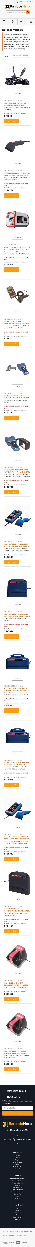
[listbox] (24, 55)
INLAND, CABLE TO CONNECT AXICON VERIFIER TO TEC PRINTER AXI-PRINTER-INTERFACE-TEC (15, 104)
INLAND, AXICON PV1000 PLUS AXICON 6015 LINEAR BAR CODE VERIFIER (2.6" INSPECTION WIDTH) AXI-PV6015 (17, 545)
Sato (17, 1215)
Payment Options (17, 1181)
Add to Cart (12, 121)
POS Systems (17, 1166)
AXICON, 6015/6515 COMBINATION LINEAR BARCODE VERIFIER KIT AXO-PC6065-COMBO (17, 910)
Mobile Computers (17, 1162)
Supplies (17, 1160)
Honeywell (17, 1213)
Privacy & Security (17, 1183)
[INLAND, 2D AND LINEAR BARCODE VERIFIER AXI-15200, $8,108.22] (17, 956)
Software (17, 1164)
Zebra (17, 1208)
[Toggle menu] (4, 22)
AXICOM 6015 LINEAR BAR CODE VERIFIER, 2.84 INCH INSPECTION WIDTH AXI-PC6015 (17, 174)
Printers (17, 1156)
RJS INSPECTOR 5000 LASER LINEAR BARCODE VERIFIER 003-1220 (16, 397)
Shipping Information (17, 1192)
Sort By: (15, 56)
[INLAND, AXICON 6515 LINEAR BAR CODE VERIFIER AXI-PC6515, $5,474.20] (17, 587)
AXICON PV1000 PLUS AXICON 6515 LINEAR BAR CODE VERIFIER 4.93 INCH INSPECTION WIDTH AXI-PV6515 (17, 838)
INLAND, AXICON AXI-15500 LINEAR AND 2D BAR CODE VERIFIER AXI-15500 (15, 1052)
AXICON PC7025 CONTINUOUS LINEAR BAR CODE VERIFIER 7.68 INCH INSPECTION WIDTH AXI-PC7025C (17, 689)
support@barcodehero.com (17, 1141)
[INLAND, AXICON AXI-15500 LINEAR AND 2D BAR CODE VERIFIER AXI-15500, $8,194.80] (17, 1024)
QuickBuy (17, 1185)
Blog (17, 1196)
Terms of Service (17, 1190)
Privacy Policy (22, 1235)
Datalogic (18, 1211)
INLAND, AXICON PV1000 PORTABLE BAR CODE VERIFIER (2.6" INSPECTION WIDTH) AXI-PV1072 (16, 323)
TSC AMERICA (17, 1217)
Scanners (17, 1158)
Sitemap (17, 1198)
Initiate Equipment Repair (17, 1179)
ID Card (17, 1169)
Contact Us (17, 1194)
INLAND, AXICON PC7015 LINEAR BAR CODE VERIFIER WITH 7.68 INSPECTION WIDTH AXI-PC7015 (17, 764)
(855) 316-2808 (25, 1)
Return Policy (17, 1187)
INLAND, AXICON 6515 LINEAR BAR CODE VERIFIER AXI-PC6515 (17, 615)
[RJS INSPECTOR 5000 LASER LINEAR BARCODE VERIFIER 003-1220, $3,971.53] (17, 369)
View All (17, 1219)
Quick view (17, 93)
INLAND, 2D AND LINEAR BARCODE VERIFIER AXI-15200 (16, 984)
